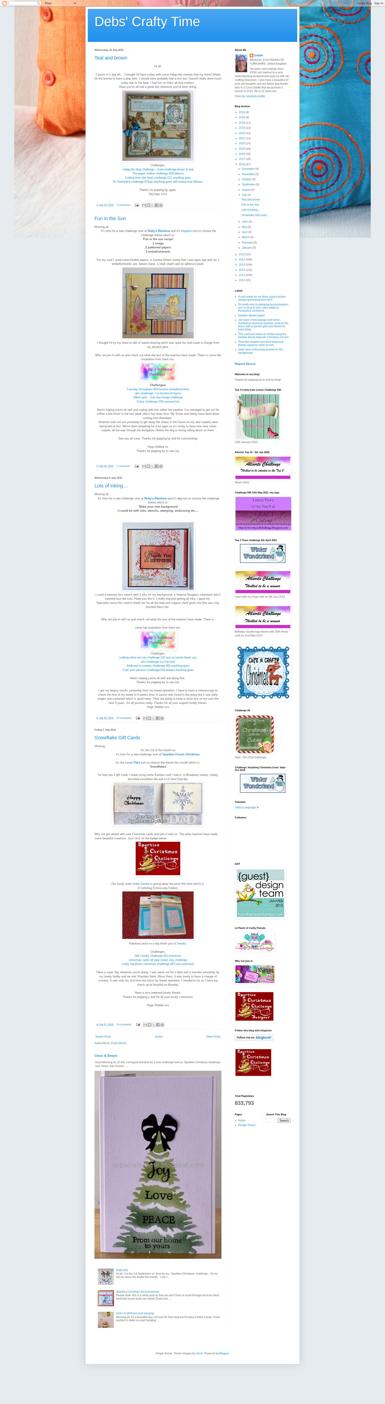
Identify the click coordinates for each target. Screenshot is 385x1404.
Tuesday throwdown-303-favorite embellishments (158, 389)
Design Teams (247, 1125)
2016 (242, 164)
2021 (242, 138)
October (247, 179)
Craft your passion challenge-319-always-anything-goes (158, 670)
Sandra (144, 883)
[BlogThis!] (148, 205)
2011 (242, 275)
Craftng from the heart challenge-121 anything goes (158, 177)
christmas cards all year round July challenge (158, 960)
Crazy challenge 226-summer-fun (158, 401)
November (248, 174)
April (245, 232)
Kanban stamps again (251, 315)
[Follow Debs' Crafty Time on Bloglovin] (254, 1039)
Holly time (122, 1270)
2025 (242, 117)
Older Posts (213, 1036)
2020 (242, 143)
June (245, 221)
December (248, 168)
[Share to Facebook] (156, 205)
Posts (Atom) (118, 1043)
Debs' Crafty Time (147, 21)
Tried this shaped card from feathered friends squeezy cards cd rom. (260, 343)
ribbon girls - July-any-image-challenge (158, 397)
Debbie (258, 55)
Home (158, 1036)
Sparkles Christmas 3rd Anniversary (137, 1291)
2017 (242, 159)
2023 (242, 127)
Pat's (137, 762)
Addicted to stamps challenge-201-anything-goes (158, 665)
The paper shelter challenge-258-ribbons (158, 173)
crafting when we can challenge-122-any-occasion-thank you (158, 657)
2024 (242, 122)
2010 (242, 280)
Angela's (186, 231)
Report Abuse (245, 364)
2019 (242, 148)
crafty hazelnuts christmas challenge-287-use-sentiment (158, 964)
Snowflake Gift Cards (117, 737)
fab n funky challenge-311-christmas (158, 955)
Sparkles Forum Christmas (180, 754)
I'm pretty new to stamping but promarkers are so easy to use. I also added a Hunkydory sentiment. (263, 308)
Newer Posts (103, 1036)
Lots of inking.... (111, 485)
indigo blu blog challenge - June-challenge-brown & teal (158, 169)
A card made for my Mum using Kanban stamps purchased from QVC (262, 298)
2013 (242, 264)
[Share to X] (152, 205)
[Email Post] (136, 205)
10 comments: (125, 1024)
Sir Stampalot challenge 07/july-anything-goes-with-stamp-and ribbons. (158, 181)
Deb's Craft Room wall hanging (135, 1313)
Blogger (224, 1353)
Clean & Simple (105, 1055)
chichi (199, 1353)
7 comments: (124, 205)
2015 (242, 254)
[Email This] (144, 205)
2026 (242, 112)
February (248, 242)
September (249, 184)
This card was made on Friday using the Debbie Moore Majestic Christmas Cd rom (263, 336)
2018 (242, 153)
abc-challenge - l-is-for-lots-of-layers (158, 393)
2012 (242, 270)
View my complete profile (250, 96)
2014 (242, 259)
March (246, 237)
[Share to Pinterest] (161, 205)
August (246, 189)
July (245, 194)
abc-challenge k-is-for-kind (158, 661)
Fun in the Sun (110, 218)
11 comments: (124, 718)
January (247, 247)
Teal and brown (110, 58)
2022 (242, 133)
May (245, 227)
